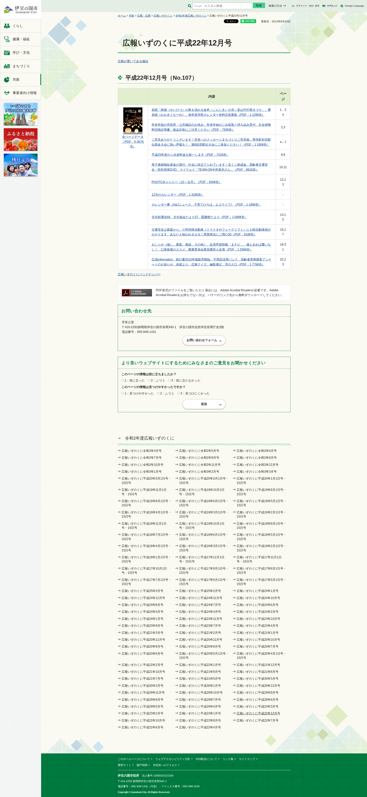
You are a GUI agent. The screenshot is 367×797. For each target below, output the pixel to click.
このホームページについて (134, 758)
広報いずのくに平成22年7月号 (257, 720)
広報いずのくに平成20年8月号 (200, 646)
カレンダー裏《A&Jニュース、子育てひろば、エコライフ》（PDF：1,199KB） (206, 204)
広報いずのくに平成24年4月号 (200, 611)
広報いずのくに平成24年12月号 (143, 598)
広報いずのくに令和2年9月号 (257, 457)
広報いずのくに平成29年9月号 (257, 692)
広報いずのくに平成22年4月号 (200, 727)
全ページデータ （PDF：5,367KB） (133, 141)
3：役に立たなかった (186, 380)
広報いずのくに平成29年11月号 (143, 692)
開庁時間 (142, 765)
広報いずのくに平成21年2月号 (200, 632)
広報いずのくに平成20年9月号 (142, 646)
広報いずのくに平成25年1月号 (257, 590)
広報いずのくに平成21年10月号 (143, 671)
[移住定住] (20, 165)
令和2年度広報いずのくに (190, 15)
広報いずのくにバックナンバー (139, 274)
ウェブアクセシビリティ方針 (172, 758)
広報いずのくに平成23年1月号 (200, 713)
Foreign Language (354, 6)
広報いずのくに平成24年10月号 (258, 598)
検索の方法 (275, 5)
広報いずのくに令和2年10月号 (142, 464)
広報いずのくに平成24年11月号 (200, 598)
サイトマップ (247, 758)
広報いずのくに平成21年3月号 (142, 632)
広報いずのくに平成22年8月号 (200, 720)
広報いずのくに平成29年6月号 (257, 699)
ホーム (122, 15)
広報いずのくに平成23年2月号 (142, 713)
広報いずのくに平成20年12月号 (143, 639)
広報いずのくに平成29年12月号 (258, 685)
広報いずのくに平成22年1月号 (200, 664)
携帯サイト (124, 765)
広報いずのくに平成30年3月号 (257, 678)
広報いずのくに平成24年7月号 (200, 604)
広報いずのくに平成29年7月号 (200, 699)
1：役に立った (135, 380)
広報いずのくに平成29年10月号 (201, 692)
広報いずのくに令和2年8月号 (199, 457)
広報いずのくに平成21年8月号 (257, 671)
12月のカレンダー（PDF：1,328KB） (178, 194)
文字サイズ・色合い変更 (307, 6)
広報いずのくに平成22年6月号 (142, 727)
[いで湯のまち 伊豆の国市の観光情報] (20, 114)
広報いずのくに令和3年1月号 (142, 471)
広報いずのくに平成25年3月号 (142, 590)
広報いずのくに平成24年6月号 (257, 604)
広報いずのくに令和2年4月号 (142, 450)
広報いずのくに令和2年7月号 (142, 457)
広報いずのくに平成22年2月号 (142, 664)
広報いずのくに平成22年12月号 (258, 713)
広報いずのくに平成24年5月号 (142, 611)
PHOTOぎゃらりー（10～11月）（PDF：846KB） (186, 182)
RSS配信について (206, 758)
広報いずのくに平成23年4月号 (257, 625)
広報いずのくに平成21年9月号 (200, 671)
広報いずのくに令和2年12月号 (257, 464)
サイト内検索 (189, 6)
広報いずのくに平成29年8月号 (142, 699)
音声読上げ (332, 6)
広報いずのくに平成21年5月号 (200, 678)
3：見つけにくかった (195, 393)
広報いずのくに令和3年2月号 (199, 471)
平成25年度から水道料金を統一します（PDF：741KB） (190, 154)
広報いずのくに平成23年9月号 (142, 625)
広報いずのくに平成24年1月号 (142, 618)
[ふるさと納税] (20, 139)
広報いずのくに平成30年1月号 (200, 685)
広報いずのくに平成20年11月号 (200, 639)
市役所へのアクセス (165, 765)
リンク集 (228, 758)
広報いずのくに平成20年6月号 (142, 653)
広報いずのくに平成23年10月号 (258, 618)
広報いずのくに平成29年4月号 (200, 706)
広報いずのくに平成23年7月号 (200, 625)
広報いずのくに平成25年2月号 (200, 590)
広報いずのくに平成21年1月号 (257, 632)
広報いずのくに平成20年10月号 (258, 639)
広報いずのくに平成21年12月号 (258, 664)
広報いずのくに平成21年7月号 (142, 678)
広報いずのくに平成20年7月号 (257, 646)
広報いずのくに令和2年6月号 (257, 450)
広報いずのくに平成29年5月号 (142, 706)
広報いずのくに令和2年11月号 (200, 464)
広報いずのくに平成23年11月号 (200, 618)
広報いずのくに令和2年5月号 (199, 450)
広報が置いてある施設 (133, 61)
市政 (131, 15)
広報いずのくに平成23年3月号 (257, 706)
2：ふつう (158, 380)
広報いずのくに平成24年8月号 (142, 604)
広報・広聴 (144, 15)
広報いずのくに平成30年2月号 (142, 685)
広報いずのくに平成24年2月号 (257, 611)
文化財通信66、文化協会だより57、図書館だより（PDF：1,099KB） (199, 217)
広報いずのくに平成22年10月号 (143, 720)
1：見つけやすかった (139, 393)
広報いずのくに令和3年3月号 (257, 471)
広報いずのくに (163, 15)
